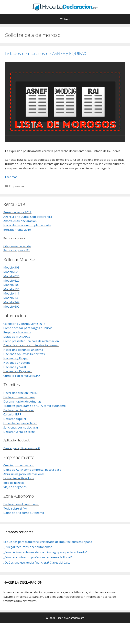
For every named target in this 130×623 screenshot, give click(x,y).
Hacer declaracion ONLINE (21, 393)
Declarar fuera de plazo (19, 397)
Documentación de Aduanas (22, 401)
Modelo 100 (11, 285)
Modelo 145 (11, 298)
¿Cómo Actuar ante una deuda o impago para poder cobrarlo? (45, 552)
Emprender (16, 186)
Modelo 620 (11, 272)
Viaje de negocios (15, 487)
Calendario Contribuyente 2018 (24, 324)
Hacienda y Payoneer (17, 371)
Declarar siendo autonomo (21, 504)
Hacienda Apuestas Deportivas (24, 354)
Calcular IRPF (12, 414)
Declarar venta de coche (19, 432)
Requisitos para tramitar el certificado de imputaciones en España (47, 542)
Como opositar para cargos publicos (27, 328)
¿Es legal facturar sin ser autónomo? (27, 547)
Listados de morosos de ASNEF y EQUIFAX (45, 53)
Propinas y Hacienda (17, 332)
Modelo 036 (11, 276)
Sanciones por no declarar (20, 427)
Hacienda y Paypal (15, 358)
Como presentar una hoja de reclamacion (31, 341)
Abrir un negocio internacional (23, 474)
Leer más (11, 177)
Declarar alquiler (14, 419)
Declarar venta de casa (18, 410)
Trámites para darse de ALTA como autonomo (34, 406)
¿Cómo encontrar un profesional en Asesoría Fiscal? (37, 557)
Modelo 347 (11, 302)
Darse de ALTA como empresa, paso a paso (32, 469)
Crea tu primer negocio (18, 465)
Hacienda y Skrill (14, 367)
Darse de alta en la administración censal (31, 345)
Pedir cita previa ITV (16, 250)
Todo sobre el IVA (15, 508)
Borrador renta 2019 (17, 230)
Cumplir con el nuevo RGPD (21, 376)
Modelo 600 (11, 306)
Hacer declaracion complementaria (27, 225)
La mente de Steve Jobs (18, 478)
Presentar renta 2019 (17, 212)
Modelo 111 (11, 293)
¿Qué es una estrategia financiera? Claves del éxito (36, 562)
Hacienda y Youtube (16, 362)
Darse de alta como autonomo (23, 513)
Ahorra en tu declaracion (20, 221)
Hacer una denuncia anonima (23, 350)
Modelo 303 (11, 267)
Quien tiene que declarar (20, 423)
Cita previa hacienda (17, 246)
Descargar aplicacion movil (21, 448)
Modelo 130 (11, 289)
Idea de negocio (14, 483)
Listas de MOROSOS (16, 337)
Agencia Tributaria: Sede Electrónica (27, 217)
